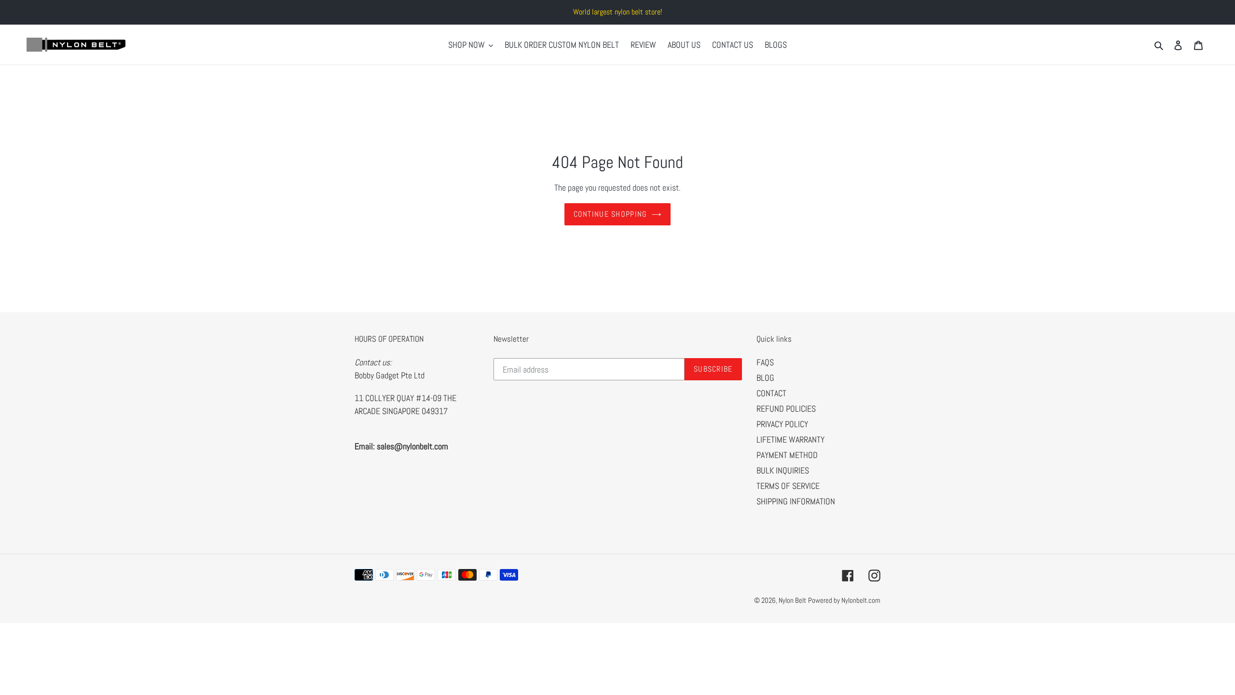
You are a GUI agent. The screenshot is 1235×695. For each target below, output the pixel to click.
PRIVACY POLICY (782, 424)
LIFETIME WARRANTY (790, 439)
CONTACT (771, 393)
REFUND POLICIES (786, 408)
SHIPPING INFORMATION (795, 501)
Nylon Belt (792, 600)
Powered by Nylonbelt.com (844, 600)
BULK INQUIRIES (782, 470)
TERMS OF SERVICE (788, 485)
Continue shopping (610, 214)
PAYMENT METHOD (787, 454)
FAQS (765, 362)
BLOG (765, 377)
